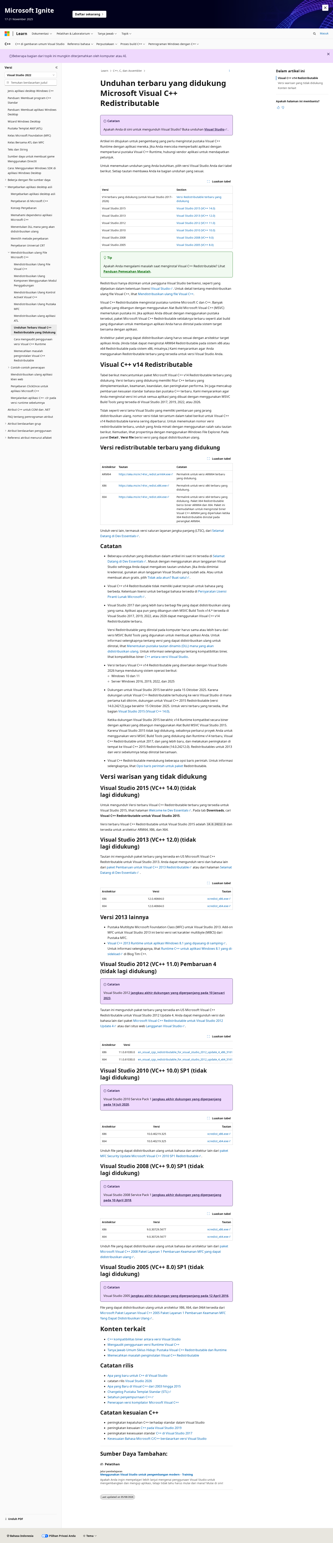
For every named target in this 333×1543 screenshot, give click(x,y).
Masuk (324, 33)
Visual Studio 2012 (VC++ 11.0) (196, 223)
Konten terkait (287, 88)
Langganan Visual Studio (164, 1026)
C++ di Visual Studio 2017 (174, 1433)
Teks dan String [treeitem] (18, 149)
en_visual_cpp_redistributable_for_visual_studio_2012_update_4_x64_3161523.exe (190, 1059)
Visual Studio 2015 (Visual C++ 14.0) (143, 711)
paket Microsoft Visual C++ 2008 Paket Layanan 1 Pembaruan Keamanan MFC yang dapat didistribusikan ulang (164, 1251)
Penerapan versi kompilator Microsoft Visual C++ (143, 1402)
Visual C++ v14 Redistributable (298, 78)
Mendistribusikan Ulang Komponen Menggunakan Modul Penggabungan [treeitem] (35, 280)
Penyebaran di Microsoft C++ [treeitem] (29, 201)
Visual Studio (214, 129)
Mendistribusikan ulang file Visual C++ (165, 294)
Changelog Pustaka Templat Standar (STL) (138, 1392)
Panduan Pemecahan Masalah (127, 271)
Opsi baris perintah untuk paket (159, 766)
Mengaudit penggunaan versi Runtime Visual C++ (143, 1344)
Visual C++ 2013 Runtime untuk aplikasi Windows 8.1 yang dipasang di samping (165, 943)
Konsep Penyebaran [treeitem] (24, 208)
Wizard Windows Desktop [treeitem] (24, 121)
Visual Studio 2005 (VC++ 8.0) (195, 245)
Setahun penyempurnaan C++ (129, 1397)
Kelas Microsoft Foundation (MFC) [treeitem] (29, 135)
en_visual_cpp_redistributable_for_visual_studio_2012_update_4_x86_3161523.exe (190, 1052)
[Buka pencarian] (314, 33)
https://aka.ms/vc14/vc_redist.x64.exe (143, 497)
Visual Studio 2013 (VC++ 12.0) (196, 215)
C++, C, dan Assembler (127, 70)
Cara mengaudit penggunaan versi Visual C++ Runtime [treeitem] (33, 341)
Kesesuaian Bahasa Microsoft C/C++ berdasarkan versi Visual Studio (157, 1438)
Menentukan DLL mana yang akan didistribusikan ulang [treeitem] (33, 229)
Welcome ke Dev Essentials (168, 810)
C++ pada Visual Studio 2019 (161, 1428)
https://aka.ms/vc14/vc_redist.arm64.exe (145, 474)
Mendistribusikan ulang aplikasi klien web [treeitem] (31, 377)
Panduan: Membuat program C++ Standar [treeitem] (29, 100)
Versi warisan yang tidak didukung (300, 83)
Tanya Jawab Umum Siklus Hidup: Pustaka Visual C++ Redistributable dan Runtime (167, 1350)
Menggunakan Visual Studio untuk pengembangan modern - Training (146, 1474)
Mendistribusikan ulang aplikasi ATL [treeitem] (35, 318)
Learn (104, 70)
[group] (166, 1052)
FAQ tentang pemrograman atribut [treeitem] (30, 417)
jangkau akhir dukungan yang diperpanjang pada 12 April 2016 (179, 1296)
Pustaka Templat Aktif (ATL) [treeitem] (25, 128)
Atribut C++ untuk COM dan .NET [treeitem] (29, 409)
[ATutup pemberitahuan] (325, 8)
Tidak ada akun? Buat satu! (167, 577)
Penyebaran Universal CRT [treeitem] (28, 245)
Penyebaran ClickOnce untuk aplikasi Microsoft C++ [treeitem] (29, 388)
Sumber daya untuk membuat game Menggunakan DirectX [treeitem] (31, 159)
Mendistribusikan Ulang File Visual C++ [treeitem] (32, 266)
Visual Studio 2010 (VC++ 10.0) (196, 230)
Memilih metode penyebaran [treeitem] (29, 238)
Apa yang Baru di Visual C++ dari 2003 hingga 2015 (144, 1386)
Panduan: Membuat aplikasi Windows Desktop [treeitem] (32, 112)
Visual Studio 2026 (138, 1381)
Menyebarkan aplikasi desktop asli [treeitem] (33, 194)
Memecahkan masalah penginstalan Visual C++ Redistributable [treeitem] (29, 355)
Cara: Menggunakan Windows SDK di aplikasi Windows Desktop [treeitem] (32, 170)
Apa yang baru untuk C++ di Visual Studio (137, 1375)
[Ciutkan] (56, 67)
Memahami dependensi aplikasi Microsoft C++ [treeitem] (31, 217)
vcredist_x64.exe (217, 906)
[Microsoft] (7, 33)
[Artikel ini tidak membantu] (283, 107)
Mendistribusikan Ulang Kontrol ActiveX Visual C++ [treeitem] (34, 294)
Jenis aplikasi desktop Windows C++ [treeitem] (31, 91)
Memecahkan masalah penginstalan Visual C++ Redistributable (153, 1355)
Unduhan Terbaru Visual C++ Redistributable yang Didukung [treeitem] (35, 330)
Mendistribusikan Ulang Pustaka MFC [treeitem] (35, 306)
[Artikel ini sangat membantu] (278, 107)
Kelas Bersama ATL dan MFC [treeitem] (26, 142)
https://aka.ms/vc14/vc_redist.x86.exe (143, 485)
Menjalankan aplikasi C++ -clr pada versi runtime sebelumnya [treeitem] (33, 400)
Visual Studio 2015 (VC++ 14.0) (196, 208)
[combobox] (31, 75)
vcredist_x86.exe (217, 898)
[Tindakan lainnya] (229, 71)
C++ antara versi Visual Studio (166, 657)
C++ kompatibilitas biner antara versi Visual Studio (144, 1339)
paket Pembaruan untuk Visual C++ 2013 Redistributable (148, 867)
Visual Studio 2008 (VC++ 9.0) (195, 237)
